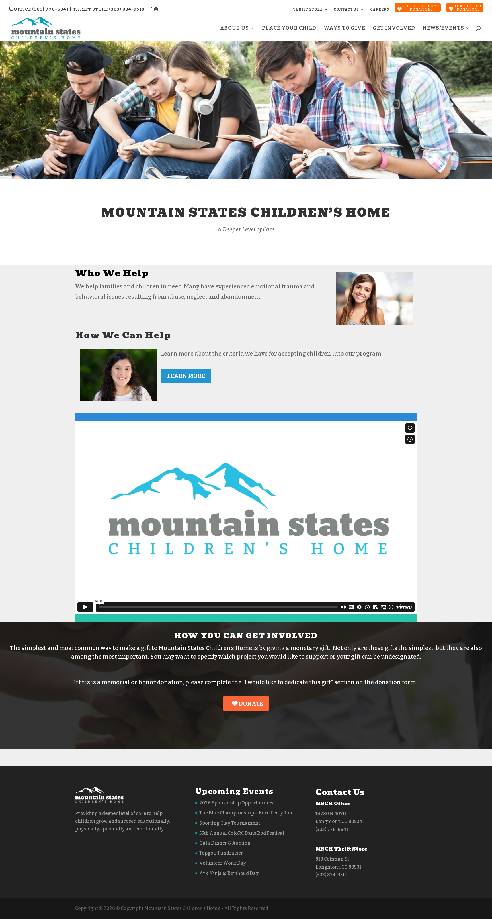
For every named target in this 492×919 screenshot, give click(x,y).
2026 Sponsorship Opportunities (236, 803)
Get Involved (394, 28)
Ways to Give (344, 28)
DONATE (250, 703)
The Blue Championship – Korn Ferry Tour (246, 813)
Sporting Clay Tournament (229, 823)
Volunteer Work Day (222, 863)
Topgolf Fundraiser (221, 853)
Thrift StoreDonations (468, 7)
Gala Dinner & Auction (225, 843)
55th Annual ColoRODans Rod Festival (241, 833)
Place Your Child (289, 28)
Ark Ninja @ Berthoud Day (229, 873)
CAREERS (379, 9)
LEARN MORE (186, 375)
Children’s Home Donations (421, 7)
